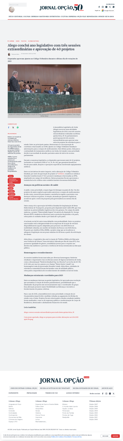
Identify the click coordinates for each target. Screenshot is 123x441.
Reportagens (92, 16)
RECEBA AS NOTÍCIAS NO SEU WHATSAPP (55, 388)
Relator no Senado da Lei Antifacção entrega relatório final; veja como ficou (14, 139)
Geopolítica (39, 409)
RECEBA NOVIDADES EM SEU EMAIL (86, 388)
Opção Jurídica (67, 409)
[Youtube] (106, 7)
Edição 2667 (93, 404)
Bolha (11, 406)
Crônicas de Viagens (16, 419)
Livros (37, 419)
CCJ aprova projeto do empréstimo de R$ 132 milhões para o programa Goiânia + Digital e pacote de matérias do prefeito (14, 149)
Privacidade (32, 393)
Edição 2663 (93, 413)
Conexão (12, 411)
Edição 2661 (93, 417)
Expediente (13, 393)
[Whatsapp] (113, 7)
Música (64, 404)
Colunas (26, 16)
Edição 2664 (93, 411)
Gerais (37, 411)
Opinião (101, 16)
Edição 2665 (93, 409)
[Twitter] (110, 7)
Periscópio (66, 411)
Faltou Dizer (39, 406)
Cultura (64, 16)
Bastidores (44, 16)
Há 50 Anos (109, 16)
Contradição (13, 413)
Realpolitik (65, 417)
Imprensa (72, 16)
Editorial (18, 16)
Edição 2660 (93, 419)
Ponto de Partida (68, 413)
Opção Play (81, 16)
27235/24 (61, 174)
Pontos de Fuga (67, 415)
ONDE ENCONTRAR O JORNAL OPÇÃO (24, 388)
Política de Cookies (57, 437)
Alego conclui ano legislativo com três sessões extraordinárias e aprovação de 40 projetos (44, 47)
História (38, 413)
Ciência (11, 409)
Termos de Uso (77, 437)
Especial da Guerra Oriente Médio (46, 404)
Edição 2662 (93, 415)
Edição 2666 (93, 406)
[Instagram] (103, 7)
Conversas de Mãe (15, 417)
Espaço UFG (13, 422)
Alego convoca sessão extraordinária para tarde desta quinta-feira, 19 (49, 312)
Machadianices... (41, 422)
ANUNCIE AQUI (107, 388)
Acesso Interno (72, 393)
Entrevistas (55, 16)
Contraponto (13, 415)
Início (11, 16)
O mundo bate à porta (70, 406)
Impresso (35, 16)
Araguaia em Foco (15, 404)
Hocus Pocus (40, 415)
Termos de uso (51, 393)
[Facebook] (99, 7)
